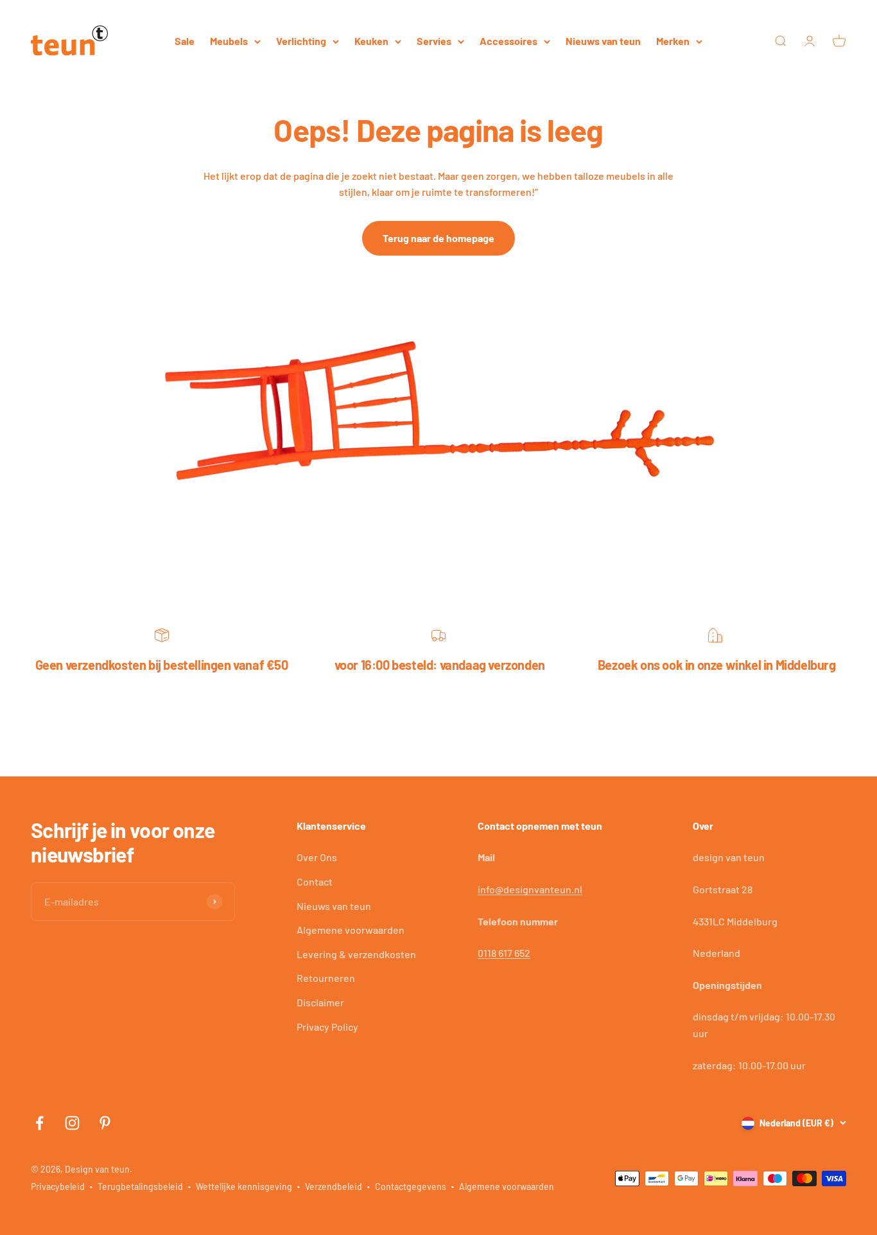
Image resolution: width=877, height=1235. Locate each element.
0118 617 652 (504, 953)
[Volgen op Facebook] (39, 1123)
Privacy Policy (327, 1026)
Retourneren (326, 978)
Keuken (371, 41)
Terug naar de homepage (438, 238)
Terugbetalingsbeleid (140, 1186)
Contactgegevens (410, 1186)
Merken (673, 41)
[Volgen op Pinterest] (105, 1123)
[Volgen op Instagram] (72, 1123)
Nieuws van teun (603, 41)
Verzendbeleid (333, 1186)
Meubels (229, 41)
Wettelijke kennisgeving (244, 1186)
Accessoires (508, 41)
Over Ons (317, 857)
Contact (315, 881)
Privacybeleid (58, 1186)
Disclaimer (320, 1002)
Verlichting (301, 41)
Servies (434, 41)
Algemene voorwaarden (350, 930)
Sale (185, 41)
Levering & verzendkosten (356, 954)
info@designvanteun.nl (530, 889)
